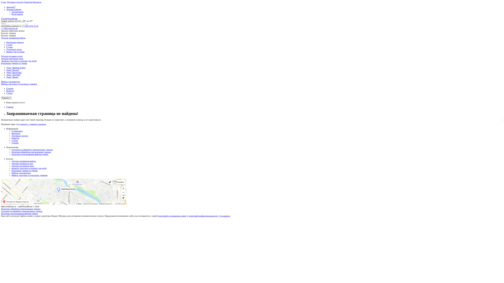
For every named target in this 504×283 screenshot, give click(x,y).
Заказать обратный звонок (13, 31)
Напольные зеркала (15, 42)
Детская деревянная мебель (13, 38)
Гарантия (28, 2)
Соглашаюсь (224, 216)
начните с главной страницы (33, 124)
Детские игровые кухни (12, 56)
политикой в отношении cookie (172, 216)
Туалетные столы (14, 49)
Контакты (37, 2)
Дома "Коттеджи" (14, 72)
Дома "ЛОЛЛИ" (13, 75)
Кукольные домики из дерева (14, 63)
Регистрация (17, 14)
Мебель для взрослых (10, 82)
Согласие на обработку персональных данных (32, 150)
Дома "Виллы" (13, 70)
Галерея (9, 88)
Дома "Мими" (12, 77)
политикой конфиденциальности (203, 216)
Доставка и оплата (15, 2)
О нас (3, 2)
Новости (10, 91)
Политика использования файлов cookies (30, 154)
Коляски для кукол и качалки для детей (19, 61)
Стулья (9, 47)
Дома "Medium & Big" (16, 68)
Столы (9, 45)
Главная (9, 107)
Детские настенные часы (12, 59)
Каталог (8, 35)
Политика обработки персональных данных (31, 152)
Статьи (9, 93)
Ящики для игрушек (15, 52)
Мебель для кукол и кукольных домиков (19, 84)
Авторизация (17, 12)
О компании (17, 131)
